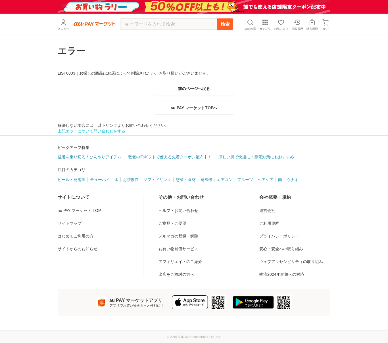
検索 (225, 24)
